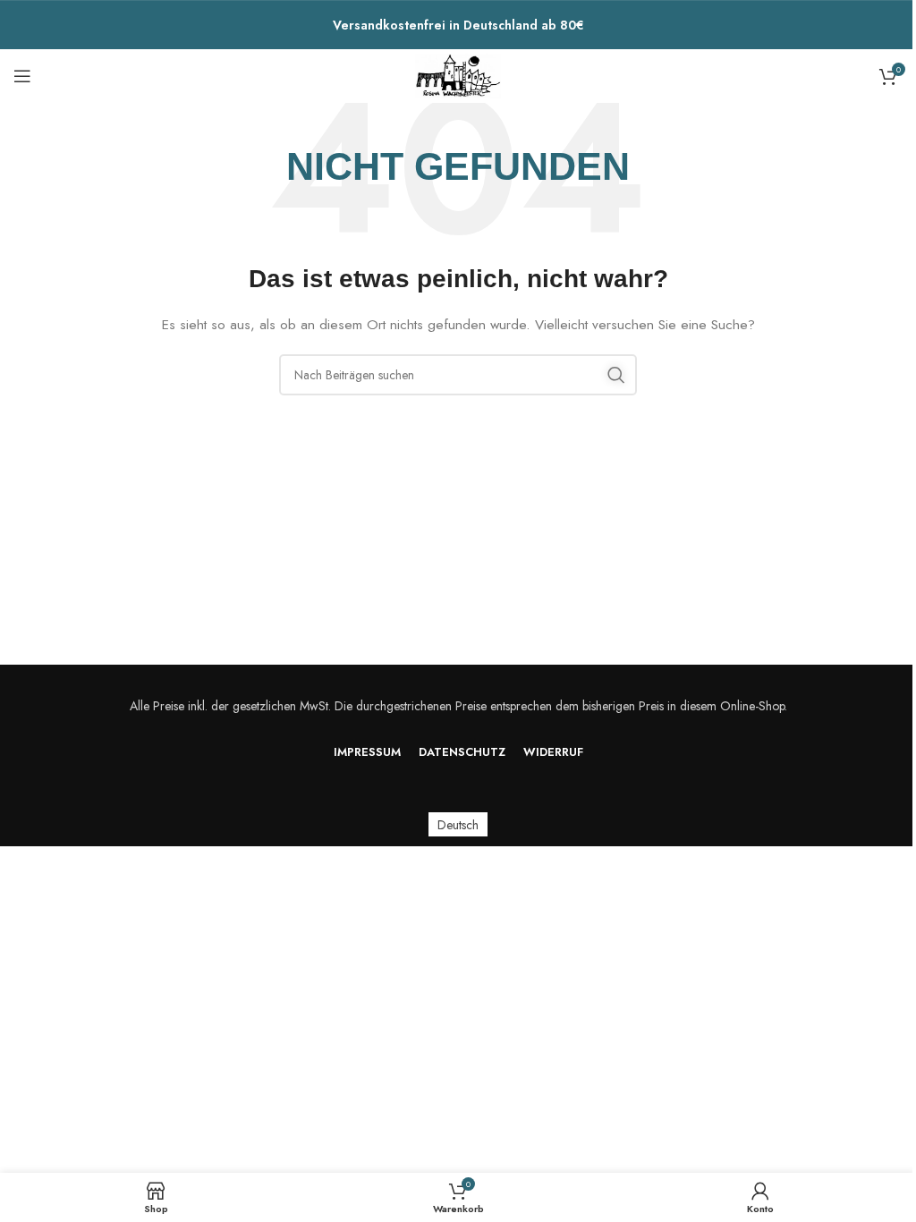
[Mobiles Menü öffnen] (22, 76)
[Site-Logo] (458, 74)
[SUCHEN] (616, 374)
